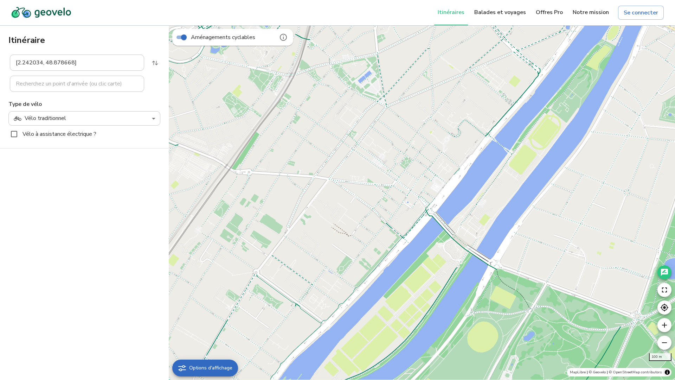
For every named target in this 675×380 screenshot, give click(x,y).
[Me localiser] (664, 307)
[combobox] (72, 62)
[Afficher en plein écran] (664, 290)
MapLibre (578, 372)
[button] (72, 62)
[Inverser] (155, 63)
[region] (422, 202)
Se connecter (641, 13)
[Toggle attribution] (667, 372)
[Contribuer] (664, 272)
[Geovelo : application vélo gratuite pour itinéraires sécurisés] (41, 12)
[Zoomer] (664, 325)
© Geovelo (597, 372)
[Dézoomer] (664, 343)
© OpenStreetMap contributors (635, 372)
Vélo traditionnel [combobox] (45, 118)
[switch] (184, 37)
